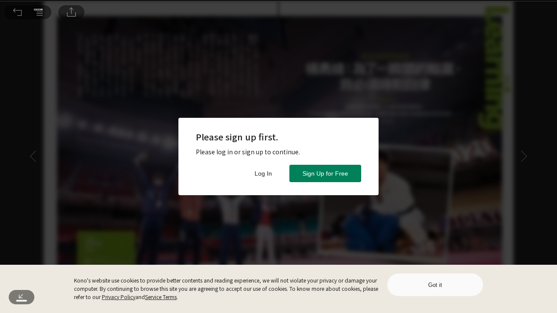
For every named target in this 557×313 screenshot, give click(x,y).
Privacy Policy (118, 296)
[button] (17, 12)
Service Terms (161, 296)
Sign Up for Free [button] (325, 173)
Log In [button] (263, 173)
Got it (435, 285)
